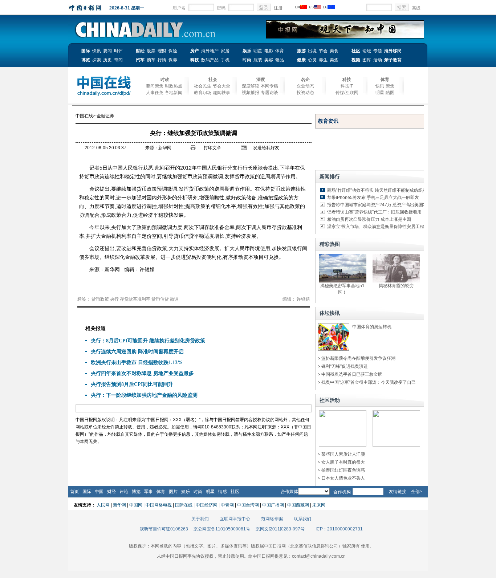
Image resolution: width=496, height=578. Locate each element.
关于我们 (200, 518)
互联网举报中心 (235, 518)
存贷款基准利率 (135, 299)
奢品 (279, 59)
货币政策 (100, 299)
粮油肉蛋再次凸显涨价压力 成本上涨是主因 (369, 219)
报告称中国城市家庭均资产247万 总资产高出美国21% (379, 204)
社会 (212, 79)
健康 (301, 59)
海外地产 (210, 50)
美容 (268, 59)
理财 (162, 50)
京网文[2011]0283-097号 (280, 529)
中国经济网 (206, 505)
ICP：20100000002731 (339, 529)
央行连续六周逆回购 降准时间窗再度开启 (137, 351)
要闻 (107, 50)
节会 (323, 50)
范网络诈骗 (272, 518)
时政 (164, 79)
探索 (96, 59)
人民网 (103, 505)
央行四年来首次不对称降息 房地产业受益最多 (142, 373)
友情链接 (397, 491)
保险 (172, 50)
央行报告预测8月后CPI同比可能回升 (132, 384)
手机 (225, 59)
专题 (377, 50)
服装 (257, 59)
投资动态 (305, 92)
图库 (366, 59)
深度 (260, 79)
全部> (416, 491)
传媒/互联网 (347, 92)
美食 (334, 50)
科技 (194, 59)
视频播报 (250, 92)
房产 (194, 50)
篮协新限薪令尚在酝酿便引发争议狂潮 (358, 358)
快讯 (96, 50)
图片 (173, 491)
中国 (99, 491)
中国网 (135, 505)
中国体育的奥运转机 (371, 326)
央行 (114, 299)
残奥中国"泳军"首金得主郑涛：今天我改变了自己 (368, 382)
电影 (268, 50)
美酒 (334, 59)
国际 (85, 50)
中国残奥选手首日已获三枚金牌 (351, 374)
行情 (162, 59)
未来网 (318, 505)
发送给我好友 (266, 147)
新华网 (119, 505)
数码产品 (210, 59)
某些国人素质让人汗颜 (343, 454)
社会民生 (202, 86)
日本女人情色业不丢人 (343, 478)
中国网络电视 (159, 505)
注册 (278, 8)
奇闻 (118, 59)
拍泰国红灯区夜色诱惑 (343, 470)
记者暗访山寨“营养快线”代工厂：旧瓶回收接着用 (374, 212)
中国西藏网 (298, 505)
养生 (323, 59)
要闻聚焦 (154, 86)
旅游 (301, 50)
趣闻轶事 (221, 92)
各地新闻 (173, 92)
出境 (312, 50)
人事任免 (154, 92)
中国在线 (84, 115)
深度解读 (250, 86)
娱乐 (247, 50)
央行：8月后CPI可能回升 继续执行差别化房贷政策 (148, 340)
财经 (140, 50)
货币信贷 (160, 299)
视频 (355, 59)
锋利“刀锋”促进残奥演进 (344, 366)
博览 (85, 59)
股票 (151, 50)
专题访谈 (269, 92)
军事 (148, 491)
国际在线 (183, 505)
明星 (257, 50)
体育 (279, 50)
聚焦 (390, 86)
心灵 (312, 59)
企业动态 (305, 86)
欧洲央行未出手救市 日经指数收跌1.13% (137, 362)
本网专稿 (269, 86)
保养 (172, 59)
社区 (355, 50)
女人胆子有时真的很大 (343, 462)
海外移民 (393, 50)
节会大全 (221, 86)
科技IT (347, 86)
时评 (118, 50)
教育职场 (202, 92)
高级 (416, 8)
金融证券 (105, 115)
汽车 (140, 59)
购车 (151, 59)
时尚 (247, 59)
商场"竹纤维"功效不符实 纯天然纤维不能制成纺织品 (377, 190)
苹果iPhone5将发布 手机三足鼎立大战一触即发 (373, 197)
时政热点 (173, 86)
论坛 (366, 50)
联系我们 (302, 518)
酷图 (390, 92)
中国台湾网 (248, 505)
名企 (305, 79)
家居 (225, 50)
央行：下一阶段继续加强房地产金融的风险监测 (144, 395)
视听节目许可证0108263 (164, 529)
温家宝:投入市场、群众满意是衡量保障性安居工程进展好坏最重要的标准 (397, 226)
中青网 (227, 505)
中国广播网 (273, 505)
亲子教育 (393, 59)
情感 (222, 491)
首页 (74, 491)
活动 (377, 59)
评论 (123, 491)
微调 (174, 299)
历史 (107, 59)
